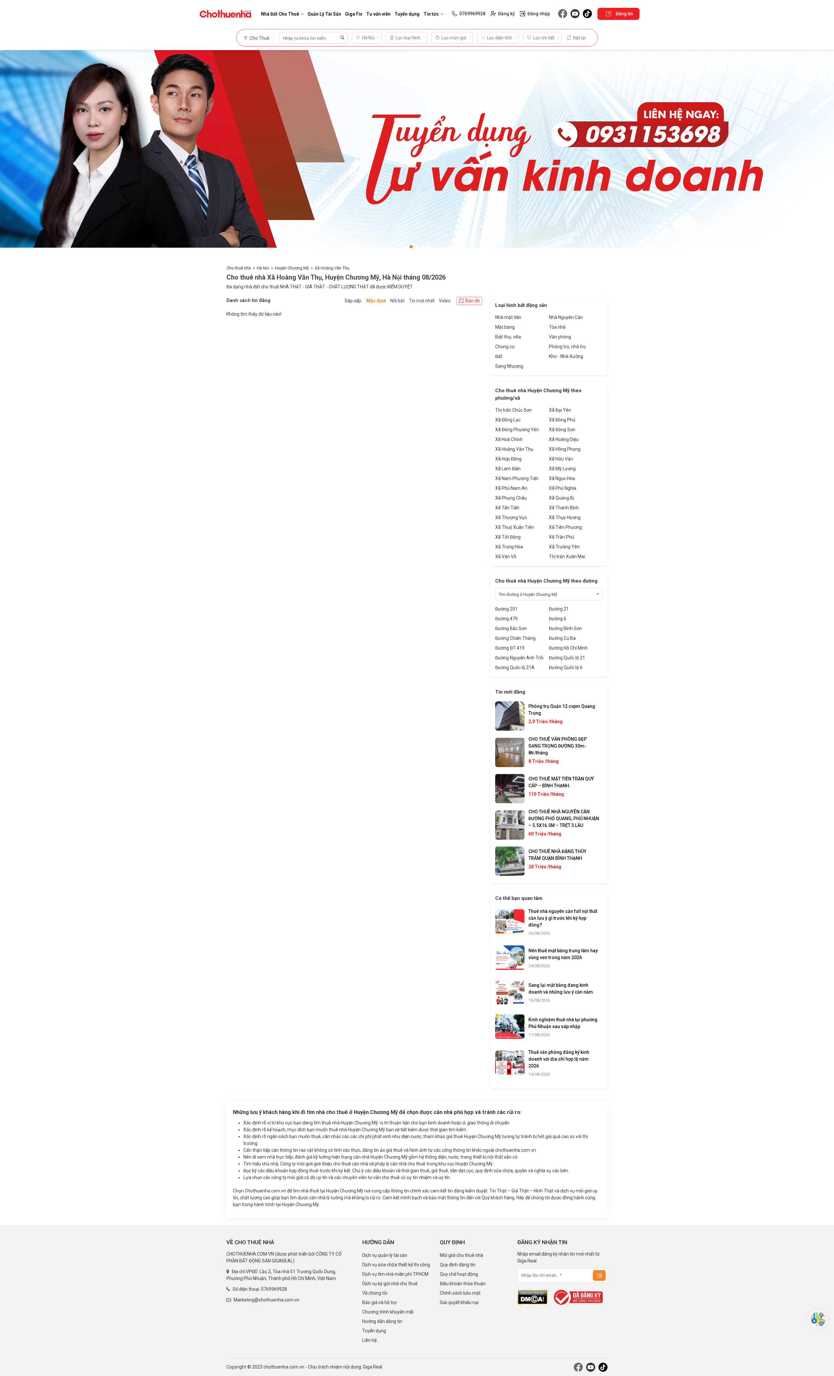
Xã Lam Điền (508, 468)
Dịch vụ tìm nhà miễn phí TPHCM (395, 1274)
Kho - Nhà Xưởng (566, 356)
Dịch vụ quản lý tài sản (384, 1255)
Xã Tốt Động (508, 537)
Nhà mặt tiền (508, 317)
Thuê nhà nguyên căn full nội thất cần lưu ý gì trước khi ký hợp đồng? (562, 918)
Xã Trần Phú (561, 537)
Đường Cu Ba (562, 638)
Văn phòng (560, 336)
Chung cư (505, 346)
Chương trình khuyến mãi (387, 1311)
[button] (405, 246)
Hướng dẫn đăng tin (382, 1321)
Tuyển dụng (407, 14)
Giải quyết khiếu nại (459, 1302)
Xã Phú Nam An (511, 488)
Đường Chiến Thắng (515, 638)
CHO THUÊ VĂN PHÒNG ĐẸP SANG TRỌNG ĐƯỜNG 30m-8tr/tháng (557, 745)
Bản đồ (473, 300)
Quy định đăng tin (457, 1264)
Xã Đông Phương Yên (517, 429)
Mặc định (376, 300)
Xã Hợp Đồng (508, 458)
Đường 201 (506, 609)
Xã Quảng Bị (561, 498)
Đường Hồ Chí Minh (568, 648)
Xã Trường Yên (564, 546)
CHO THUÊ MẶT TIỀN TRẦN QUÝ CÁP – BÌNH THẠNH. (561, 782)
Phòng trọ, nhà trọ (567, 346)
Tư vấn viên (378, 14)
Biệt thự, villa (508, 336)
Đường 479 (506, 618)
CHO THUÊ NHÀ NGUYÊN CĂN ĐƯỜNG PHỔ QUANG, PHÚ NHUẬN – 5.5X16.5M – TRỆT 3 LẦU (563, 818)
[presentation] (11, 154)
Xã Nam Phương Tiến (517, 478)
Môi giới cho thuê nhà (461, 1255)
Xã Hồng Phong (565, 449)
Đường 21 (559, 609)
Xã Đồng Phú (562, 419)
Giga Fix (353, 14)
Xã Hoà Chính (509, 439)
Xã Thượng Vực (511, 517)
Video (445, 300)
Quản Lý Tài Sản (324, 14)
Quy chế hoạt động (459, 1274)
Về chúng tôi (374, 1293)
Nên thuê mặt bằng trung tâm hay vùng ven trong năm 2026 (563, 954)
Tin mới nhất (422, 300)
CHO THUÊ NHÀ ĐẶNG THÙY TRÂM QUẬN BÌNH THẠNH (557, 855)
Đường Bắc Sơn (511, 628)
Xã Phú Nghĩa (562, 488)
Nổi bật (397, 300)
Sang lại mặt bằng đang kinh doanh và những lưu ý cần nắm (560, 989)
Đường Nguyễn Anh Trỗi (519, 657)
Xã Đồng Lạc (508, 419)
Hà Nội (263, 268)
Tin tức (431, 14)
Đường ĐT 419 (510, 648)
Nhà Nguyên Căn (566, 317)
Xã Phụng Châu (511, 498)
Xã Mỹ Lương (562, 468)
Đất (498, 356)
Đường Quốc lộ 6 (565, 667)
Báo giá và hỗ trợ (379, 1302)
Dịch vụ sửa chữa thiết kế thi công (396, 1264)
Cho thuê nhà (238, 268)
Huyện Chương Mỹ (292, 268)
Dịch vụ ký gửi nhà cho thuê (390, 1283)
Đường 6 (557, 618)
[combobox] (549, 594)
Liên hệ (369, 1340)
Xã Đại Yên (560, 410)
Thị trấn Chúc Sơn (513, 410)
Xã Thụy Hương (565, 517)
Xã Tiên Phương (565, 527)
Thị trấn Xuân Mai (567, 556)
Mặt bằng (505, 327)
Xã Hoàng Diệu (564, 439)
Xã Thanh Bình (564, 507)
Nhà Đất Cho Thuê (280, 14)
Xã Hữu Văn (561, 458)
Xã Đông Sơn (562, 429)
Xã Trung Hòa (509, 546)
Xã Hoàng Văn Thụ (332, 268)
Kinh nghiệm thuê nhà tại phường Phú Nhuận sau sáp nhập (562, 1023)
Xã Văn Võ (505, 556)
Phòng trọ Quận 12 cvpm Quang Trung (561, 710)
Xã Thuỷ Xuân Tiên (514, 527)
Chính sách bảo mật (460, 1293)
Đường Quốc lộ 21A (515, 667)
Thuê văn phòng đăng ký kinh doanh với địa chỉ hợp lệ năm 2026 (558, 1059)
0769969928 (274, 1289)
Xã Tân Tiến (507, 507)
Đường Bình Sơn (565, 628)
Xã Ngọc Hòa (562, 478)
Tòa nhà (557, 327)
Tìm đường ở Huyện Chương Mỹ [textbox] (528, 594)
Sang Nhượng (509, 366)
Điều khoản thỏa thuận (463, 1283)
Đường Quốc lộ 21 (567, 657)
